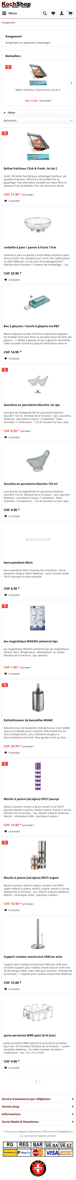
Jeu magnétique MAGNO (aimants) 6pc (31, 641)
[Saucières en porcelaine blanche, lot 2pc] (38, 382)
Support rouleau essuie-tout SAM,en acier (33, 957)
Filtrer (11, 112)
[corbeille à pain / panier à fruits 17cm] (38, 224)
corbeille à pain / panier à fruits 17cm (30, 247)
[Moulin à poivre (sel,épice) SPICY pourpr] (38, 776)
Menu (12, 13)
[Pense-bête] (53, 13)
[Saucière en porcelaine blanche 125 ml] (38, 461)
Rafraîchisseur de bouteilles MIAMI (28, 720)
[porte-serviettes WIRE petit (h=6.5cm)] (38, 1012)
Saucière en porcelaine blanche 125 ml (30, 484)
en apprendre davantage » (35, 42)
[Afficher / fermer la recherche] (44, 13)
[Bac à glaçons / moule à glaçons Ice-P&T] (38, 303)
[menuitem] (9, 13)
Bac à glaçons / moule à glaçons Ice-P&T (31, 326)
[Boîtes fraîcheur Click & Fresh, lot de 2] (38, 74)
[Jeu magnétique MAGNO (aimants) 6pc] (38, 618)
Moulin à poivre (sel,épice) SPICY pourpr (31, 799)
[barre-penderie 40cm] (38, 539)
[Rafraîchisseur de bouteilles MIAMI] (38, 697)
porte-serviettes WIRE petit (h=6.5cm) (29, 1035)
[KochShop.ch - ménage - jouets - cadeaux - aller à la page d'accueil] (16, 5)
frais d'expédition (62, 1131)
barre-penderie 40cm (18, 562)
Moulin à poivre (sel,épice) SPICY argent (31, 878)
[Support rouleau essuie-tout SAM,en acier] (38, 934)
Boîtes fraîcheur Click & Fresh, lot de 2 (38, 89)
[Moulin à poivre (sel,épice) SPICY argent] (38, 855)
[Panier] (70, 13)
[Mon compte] (61, 13)
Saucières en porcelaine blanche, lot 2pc (32, 405)
